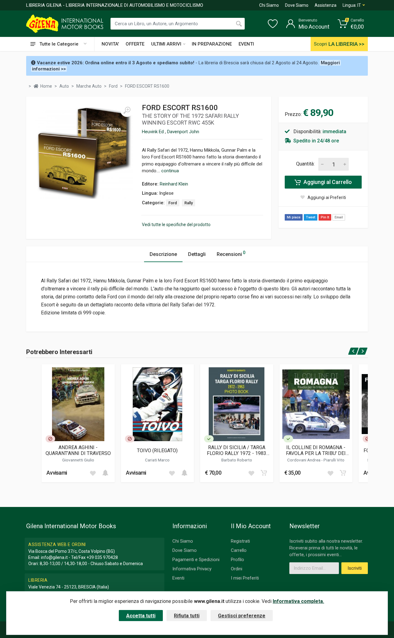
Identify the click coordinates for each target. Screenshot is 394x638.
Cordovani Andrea (304, 459)
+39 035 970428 (102, 557)
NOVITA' (110, 44)
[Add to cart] (105, 472)
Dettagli (197, 254)
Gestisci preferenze (241, 616)
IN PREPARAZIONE (212, 44)
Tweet (310, 217)
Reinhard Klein (174, 184)
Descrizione (163, 254)
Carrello (239, 550)
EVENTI (246, 44)
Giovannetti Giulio (78, 459)
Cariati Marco (157, 459)
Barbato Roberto (236, 459)
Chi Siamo (269, 5)
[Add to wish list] (93, 473)
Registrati (240, 541)
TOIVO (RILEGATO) (157, 450)
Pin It (325, 217)
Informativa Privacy (191, 569)
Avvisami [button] (56, 472)
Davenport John (183, 131)
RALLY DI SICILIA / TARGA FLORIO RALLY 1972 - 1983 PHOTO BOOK (236, 450)
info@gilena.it (54, 557)
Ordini (236, 569)
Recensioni (231, 253)
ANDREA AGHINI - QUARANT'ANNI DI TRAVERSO (78, 450)
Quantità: (305, 164)
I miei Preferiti (245, 578)
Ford (172, 203)
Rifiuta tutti (186, 616)
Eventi (178, 578)
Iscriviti (355, 568)
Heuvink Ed (153, 131)
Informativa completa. (298, 601)
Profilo (237, 559)
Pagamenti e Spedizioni (195, 559)
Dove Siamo (296, 5)
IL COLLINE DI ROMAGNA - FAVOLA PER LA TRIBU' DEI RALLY (316, 450)
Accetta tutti (140, 616)
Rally (188, 203)
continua (170, 170)
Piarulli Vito (334, 459)
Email (339, 217)
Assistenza (325, 5)
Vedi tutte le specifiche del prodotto (176, 224)
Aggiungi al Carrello (327, 182)
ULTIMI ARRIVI (166, 44)
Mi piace (293, 217)
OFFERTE (135, 44)
